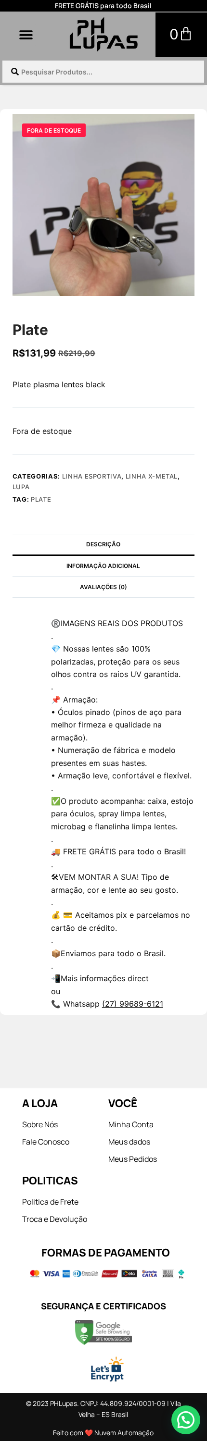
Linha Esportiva (92, 476)
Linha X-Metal (152, 476)
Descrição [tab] (103, 544)
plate (41, 499)
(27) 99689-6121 (132, 1004)
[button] (26, 35)
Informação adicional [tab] (103, 565)
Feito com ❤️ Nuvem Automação (103, 1432)
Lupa (21, 487)
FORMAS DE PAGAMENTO (105, 1252)
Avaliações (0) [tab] (103, 587)
